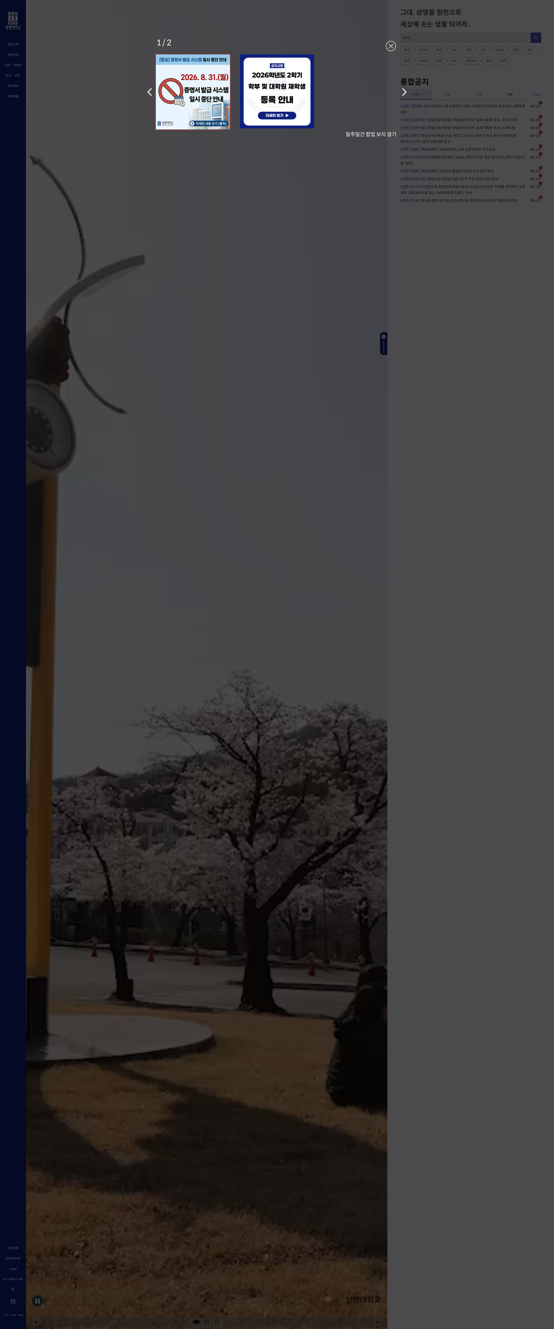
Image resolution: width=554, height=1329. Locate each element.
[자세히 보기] (193, 91)
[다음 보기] (404, 92)
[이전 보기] (149, 92)
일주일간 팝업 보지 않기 (371, 134)
